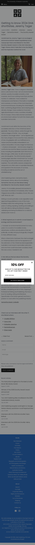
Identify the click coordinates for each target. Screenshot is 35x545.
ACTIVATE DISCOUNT (17, 280)
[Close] (32, 262)
